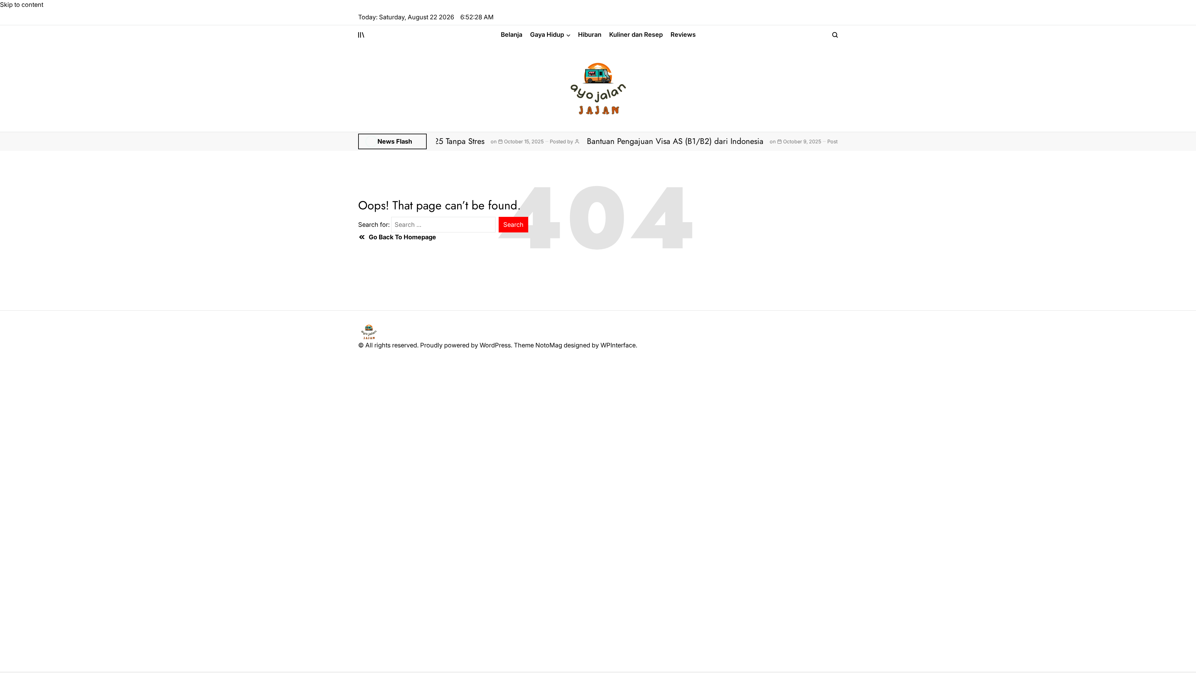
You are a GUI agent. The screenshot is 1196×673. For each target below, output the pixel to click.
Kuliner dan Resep (636, 34)
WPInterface (618, 345)
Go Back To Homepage (402, 237)
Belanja (511, 34)
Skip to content (21, 4)
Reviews (683, 34)
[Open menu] (361, 35)
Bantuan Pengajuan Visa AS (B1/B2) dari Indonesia (645, 141)
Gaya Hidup (547, 34)
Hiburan (589, 34)
